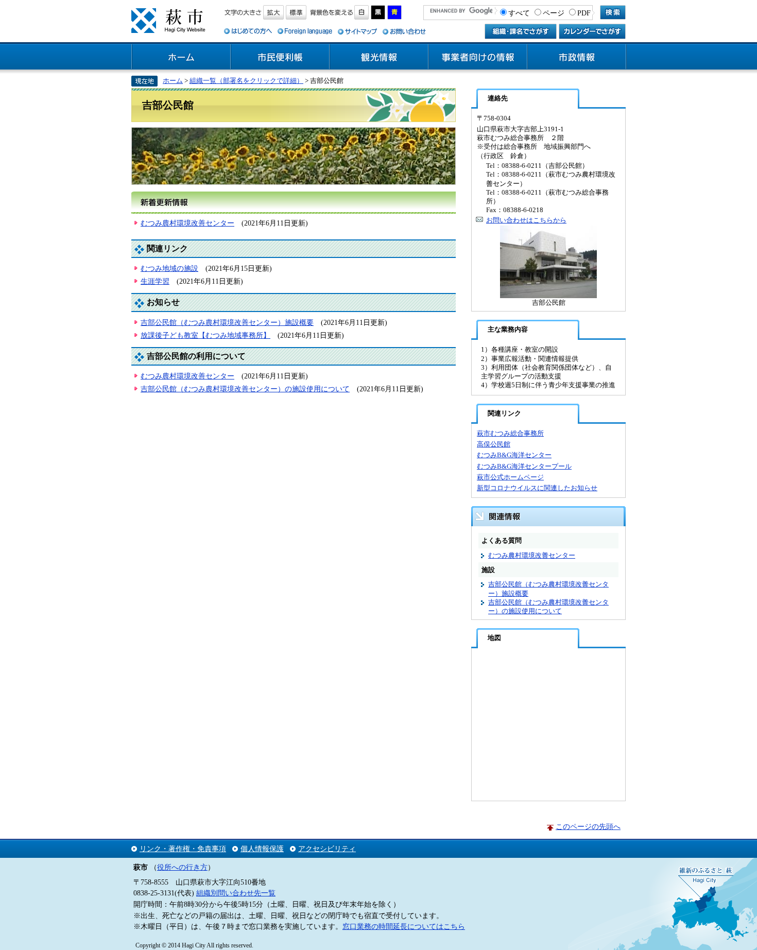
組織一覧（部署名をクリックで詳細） (246, 80)
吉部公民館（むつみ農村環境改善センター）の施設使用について (245, 389)
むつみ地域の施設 (169, 268)
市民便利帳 (280, 57)
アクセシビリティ (327, 848)
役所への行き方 (182, 867)
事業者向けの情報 (477, 57)
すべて (519, 13)
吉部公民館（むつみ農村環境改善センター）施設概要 (227, 322)
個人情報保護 (262, 848)
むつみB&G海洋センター (514, 455)
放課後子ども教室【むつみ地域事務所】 (205, 335)
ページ (553, 13)
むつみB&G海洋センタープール (524, 466)
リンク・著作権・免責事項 (183, 848)
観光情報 (379, 57)
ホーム (181, 57)
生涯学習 (155, 281)
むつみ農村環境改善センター (187, 223)
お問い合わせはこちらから (526, 220)
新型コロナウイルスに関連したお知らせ (537, 488)
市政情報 (576, 57)
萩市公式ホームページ (510, 477)
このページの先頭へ (588, 826)
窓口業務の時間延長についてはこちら (403, 926)
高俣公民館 (493, 444)
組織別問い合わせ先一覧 (236, 893)
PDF (584, 13)
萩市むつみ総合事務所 (510, 433)
